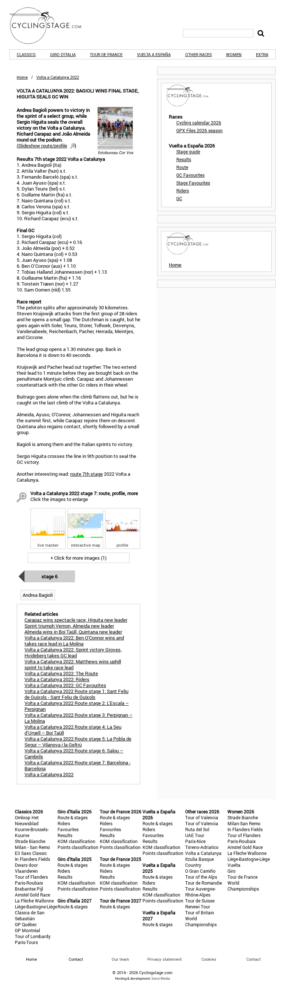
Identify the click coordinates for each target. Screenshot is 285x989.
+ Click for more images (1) (78, 557)
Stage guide (188, 151)
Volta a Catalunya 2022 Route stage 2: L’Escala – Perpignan (76, 706)
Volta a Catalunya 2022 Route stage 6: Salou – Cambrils (73, 753)
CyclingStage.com (50, 25)
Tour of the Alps (201, 877)
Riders (182, 190)
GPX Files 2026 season (199, 130)
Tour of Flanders (31, 877)
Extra (262, 54)
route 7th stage (86, 474)
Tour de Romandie (203, 883)
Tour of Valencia (201, 817)
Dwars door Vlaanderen (26, 868)
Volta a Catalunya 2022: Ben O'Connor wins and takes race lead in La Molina (74, 640)
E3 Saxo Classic (31, 853)
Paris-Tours (26, 942)
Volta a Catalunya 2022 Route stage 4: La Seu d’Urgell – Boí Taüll (72, 729)
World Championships (201, 921)
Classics (26, 54)
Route (182, 167)
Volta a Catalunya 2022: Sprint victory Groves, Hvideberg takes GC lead (73, 652)
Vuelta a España (154, 54)
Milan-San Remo (244, 823)
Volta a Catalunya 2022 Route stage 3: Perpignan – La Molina (78, 718)
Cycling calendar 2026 (198, 123)
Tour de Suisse (199, 901)
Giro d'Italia (63, 54)
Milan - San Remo (32, 847)
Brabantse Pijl (29, 889)
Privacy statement (164, 959)
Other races (198, 54)
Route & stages (73, 817)
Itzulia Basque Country (199, 862)
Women (234, 54)
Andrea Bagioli (38, 595)
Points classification (78, 847)
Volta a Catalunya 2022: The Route (61, 673)
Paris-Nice (195, 841)
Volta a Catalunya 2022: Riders (56, 679)
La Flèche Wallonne (34, 901)
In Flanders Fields (32, 859)
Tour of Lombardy (32, 936)
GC (179, 198)
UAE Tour (194, 835)
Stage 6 (50, 576)
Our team (120, 959)
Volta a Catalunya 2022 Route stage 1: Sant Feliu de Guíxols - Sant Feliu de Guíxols (76, 694)
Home (22, 77)
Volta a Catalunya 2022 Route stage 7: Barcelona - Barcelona (77, 765)
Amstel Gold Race (32, 895)
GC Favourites (190, 175)
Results (183, 159)
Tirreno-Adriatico (202, 847)
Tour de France (106, 54)
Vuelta (233, 865)
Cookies (209, 959)
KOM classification (76, 841)
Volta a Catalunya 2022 (48, 774)
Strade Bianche (30, 841)
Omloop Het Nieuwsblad (27, 820)
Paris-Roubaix (29, 883)
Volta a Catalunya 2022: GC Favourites (65, 685)
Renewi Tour (197, 907)
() (46, 145)
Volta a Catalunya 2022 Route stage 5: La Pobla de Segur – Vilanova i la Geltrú (77, 741)
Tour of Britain (199, 912)
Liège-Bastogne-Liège (36, 907)
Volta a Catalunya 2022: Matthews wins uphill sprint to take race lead (72, 664)
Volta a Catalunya (203, 853)
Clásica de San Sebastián (30, 915)
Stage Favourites (193, 183)
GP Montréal (27, 930)
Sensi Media (160, 978)
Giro (231, 871)
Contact (253, 959)
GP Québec (26, 924)
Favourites (68, 829)
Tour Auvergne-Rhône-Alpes (200, 892)
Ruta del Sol (197, 829)
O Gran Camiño (200, 871)
